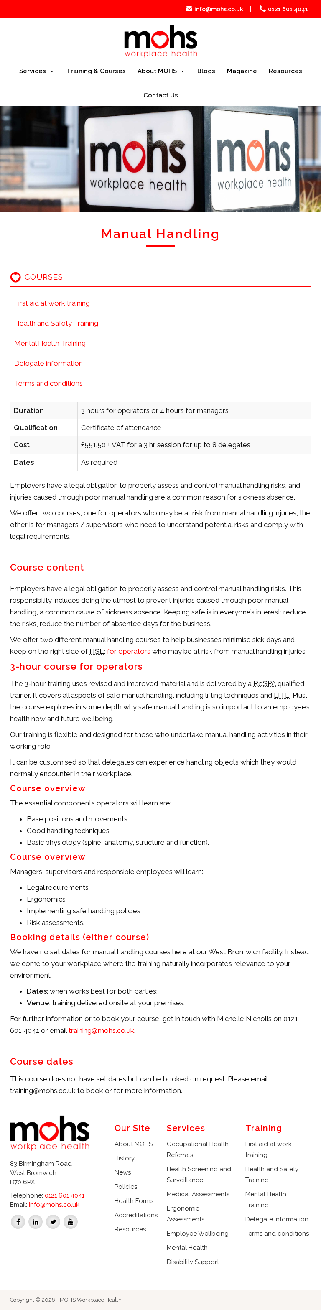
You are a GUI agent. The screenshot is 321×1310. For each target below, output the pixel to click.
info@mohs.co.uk (218, 9)
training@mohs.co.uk (101, 1030)
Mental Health (187, 1247)
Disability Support (193, 1262)
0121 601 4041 (288, 9)
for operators (128, 651)
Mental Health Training (50, 343)
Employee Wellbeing (198, 1233)
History (125, 1158)
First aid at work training (52, 303)
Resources (285, 71)
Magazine (242, 71)
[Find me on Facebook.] (18, 1221)
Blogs (206, 71)
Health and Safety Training (56, 323)
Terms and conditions (48, 383)
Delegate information (48, 363)
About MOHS (157, 71)
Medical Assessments (198, 1194)
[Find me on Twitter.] (53, 1221)
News (123, 1172)
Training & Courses (96, 71)
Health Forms (134, 1201)
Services (32, 71)
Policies (126, 1186)
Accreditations (136, 1215)
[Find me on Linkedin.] (35, 1221)
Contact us (160, 95)
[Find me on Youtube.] (71, 1221)
